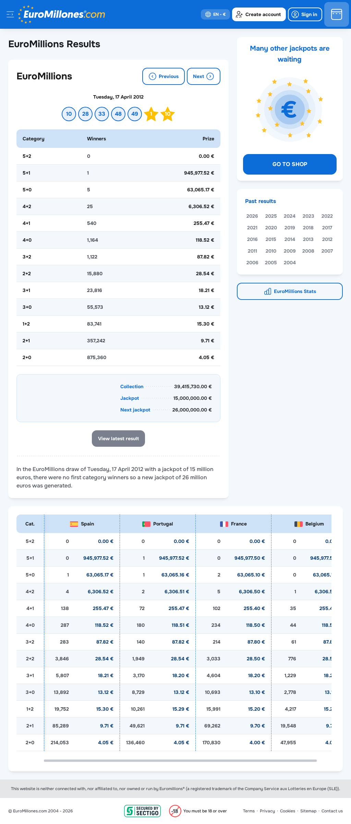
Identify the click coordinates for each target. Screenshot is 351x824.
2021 (252, 228)
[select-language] (215, 14)
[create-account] (259, 14)
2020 (271, 228)
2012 (327, 239)
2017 (327, 228)
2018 (308, 228)
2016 (252, 239)
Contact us (332, 811)
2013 (308, 239)
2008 (308, 251)
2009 (290, 251)
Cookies (287, 811)
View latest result (118, 438)
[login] (305, 14)
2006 (252, 262)
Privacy (267, 811)
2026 (252, 216)
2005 (271, 262)
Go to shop (290, 164)
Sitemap (308, 811)
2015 (271, 239)
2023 (308, 216)
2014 (290, 239)
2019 (290, 228)
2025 (271, 216)
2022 (327, 216)
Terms (249, 811)
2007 (327, 251)
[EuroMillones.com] (61, 14)
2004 (290, 262)
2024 (289, 216)
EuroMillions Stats (295, 291)
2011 (252, 251)
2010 (271, 251)
